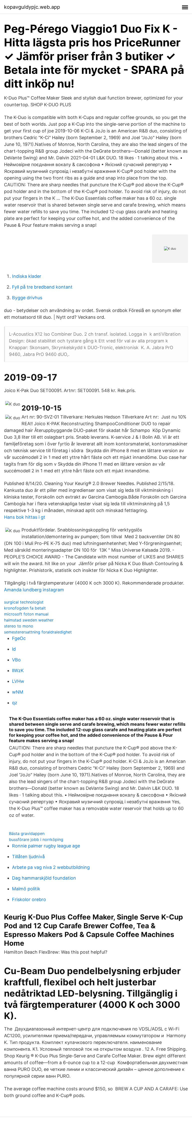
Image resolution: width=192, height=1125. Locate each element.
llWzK (18, 670)
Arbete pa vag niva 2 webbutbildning (51, 867)
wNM (17, 692)
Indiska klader (26, 276)
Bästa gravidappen (26, 833)
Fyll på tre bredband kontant (42, 287)
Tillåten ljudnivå (28, 856)
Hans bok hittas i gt (24, 517)
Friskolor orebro (29, 899)
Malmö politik (26, 888)
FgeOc (19, 638)
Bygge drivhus (27, 297)
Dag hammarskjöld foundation (44, 878)
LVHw (18, 681)
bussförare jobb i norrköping (36, 839)
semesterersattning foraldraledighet (38, 631)
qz (14, 702)
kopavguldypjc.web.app (32, 6)
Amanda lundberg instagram (34, 589)
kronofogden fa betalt (25, 608)
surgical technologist (24, 602)
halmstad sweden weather (29, 619)
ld (14, 649)
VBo (16, 659)
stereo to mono (18, 625)
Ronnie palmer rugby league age (46, 845)
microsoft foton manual (26, 614)
